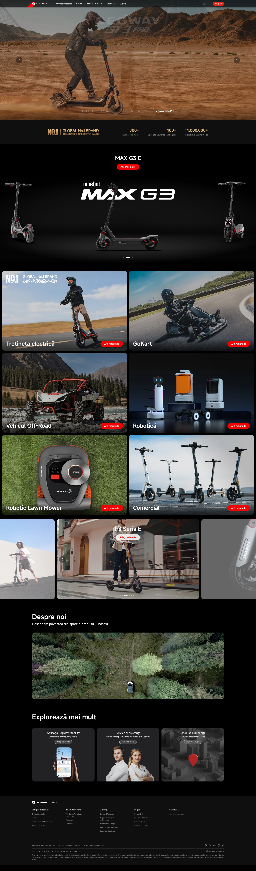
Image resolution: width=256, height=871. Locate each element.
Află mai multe (128, 166)
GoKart (34, 818)
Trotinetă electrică (38, 814)
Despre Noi (138, 814)
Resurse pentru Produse (109, 827)
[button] (19, 60)
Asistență (104, 810)
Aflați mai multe (128, 45)
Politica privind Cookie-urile (94, 845)
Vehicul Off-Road (38, 825)
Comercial (70, 824)
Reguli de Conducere (108, 831)
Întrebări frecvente (107, 814)
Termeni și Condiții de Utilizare (43, 845)
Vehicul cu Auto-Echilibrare (42, 821)
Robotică (69, 820)
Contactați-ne (139, 821)
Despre (137, 810)
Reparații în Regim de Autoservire (108, 819)
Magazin (218, 4)
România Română (216, 851)
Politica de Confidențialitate (69, 845)
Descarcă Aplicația (141, 818)
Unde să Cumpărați (141, 825)
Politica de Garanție (107, 824)
